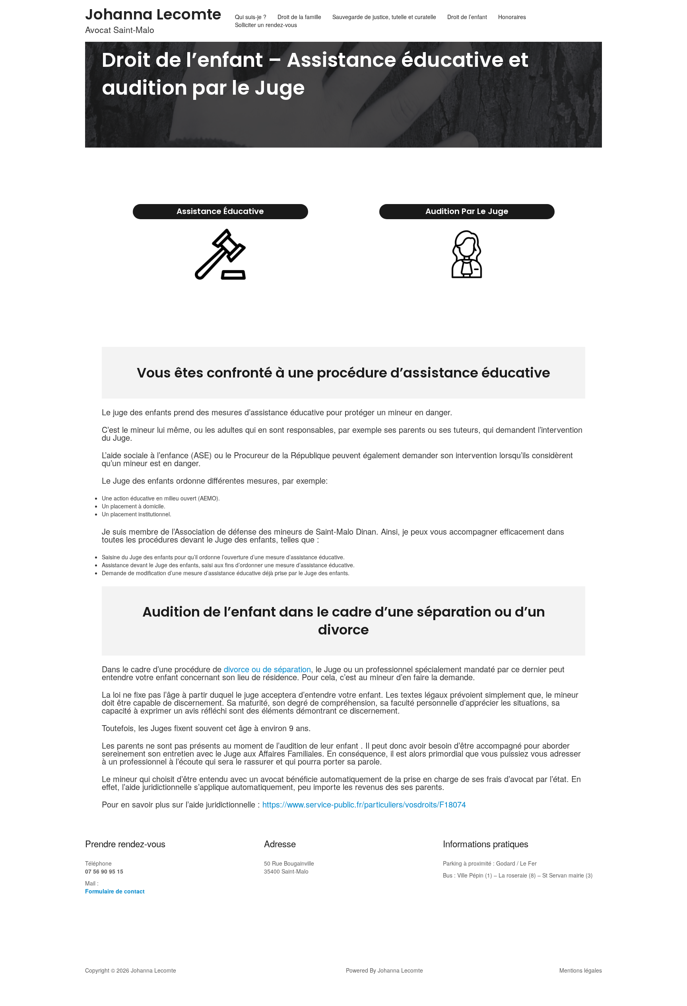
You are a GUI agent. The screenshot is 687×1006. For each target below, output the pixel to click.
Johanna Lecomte (153, 14)
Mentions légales (580, 970)
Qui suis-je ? (250, 17)
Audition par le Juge (466, 211)
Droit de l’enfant (467, 17)
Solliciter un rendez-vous (266, 25)
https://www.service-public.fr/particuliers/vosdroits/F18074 (364, 804)
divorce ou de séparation (266, 669)
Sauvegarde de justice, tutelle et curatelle (384, 17)
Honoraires (512, 17)
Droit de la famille (299, 17)
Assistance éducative (220, 211)
